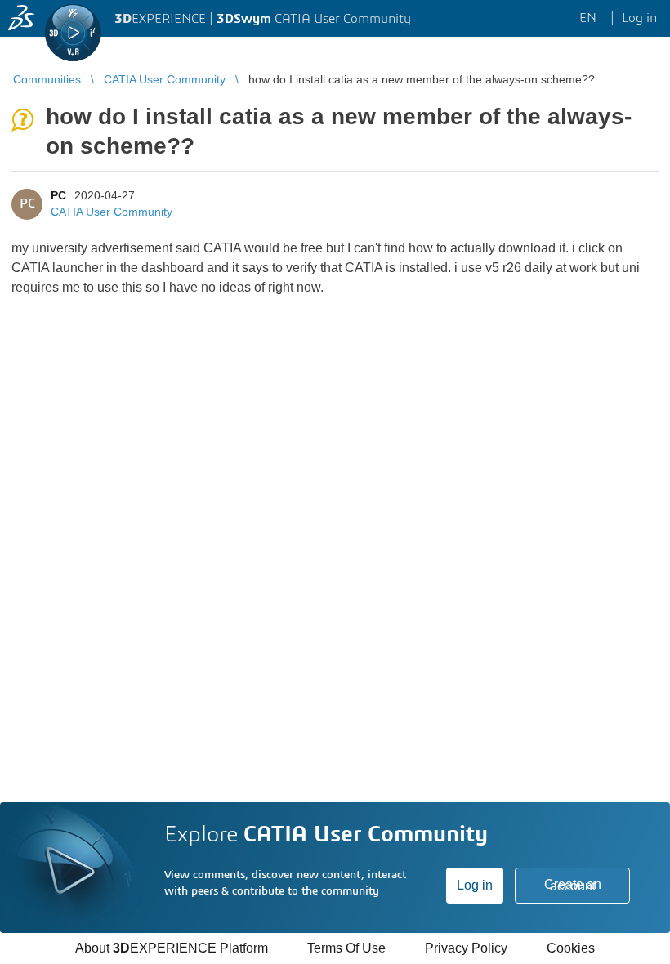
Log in (475, 885)
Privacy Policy (466, 948)
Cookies (571, 948)
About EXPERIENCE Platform (171, 948)
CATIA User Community (111, 211)
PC (58, 195)
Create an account (572, 885)
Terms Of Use (346, 948)
